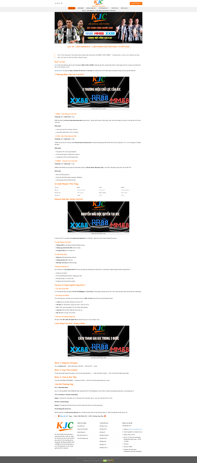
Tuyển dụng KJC (103, 8)
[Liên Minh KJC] (98, 3)
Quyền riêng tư (92, 458)
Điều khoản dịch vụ (115, 458)
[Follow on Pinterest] (57, 3)
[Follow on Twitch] (59, 3)
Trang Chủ (72, 8)
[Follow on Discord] (61, 3)
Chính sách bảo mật (81, 458)
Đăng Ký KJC (64, 416)
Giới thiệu (81, 8)
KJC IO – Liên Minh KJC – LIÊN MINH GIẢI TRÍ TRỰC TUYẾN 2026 (99, 10)
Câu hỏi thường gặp (103, 458)
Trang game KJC (91, 8)
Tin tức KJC (115, 8)
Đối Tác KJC (124, 8)
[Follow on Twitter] (55, 3)
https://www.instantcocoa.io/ (135, 429)
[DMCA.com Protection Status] (108, 460)
